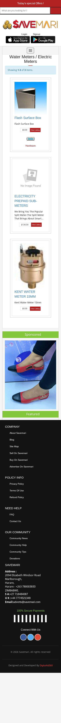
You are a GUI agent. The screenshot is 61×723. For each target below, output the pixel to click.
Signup (36, 34)
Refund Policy (17, 497)
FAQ (12, 514)
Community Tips (18, 551)
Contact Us (15, 521)
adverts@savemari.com (26, 602)
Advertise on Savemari (21, 466)
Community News (19, 538)
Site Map (14, 446)
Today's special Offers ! (30, 3)
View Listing (35, 130)
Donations (15, 558)
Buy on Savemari (19, 460)
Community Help (18, 545)
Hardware (31, 145)
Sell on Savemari (18, 453)
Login (24, 34)
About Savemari (18, 433)
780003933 (28, 586)
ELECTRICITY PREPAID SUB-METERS (25, 200)
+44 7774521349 (21, 598)
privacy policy (17, 483)
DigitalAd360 (46, 665)
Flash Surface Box (27, 118)
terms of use (17, 490)
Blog (12, 439)
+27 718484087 (19, 594)
